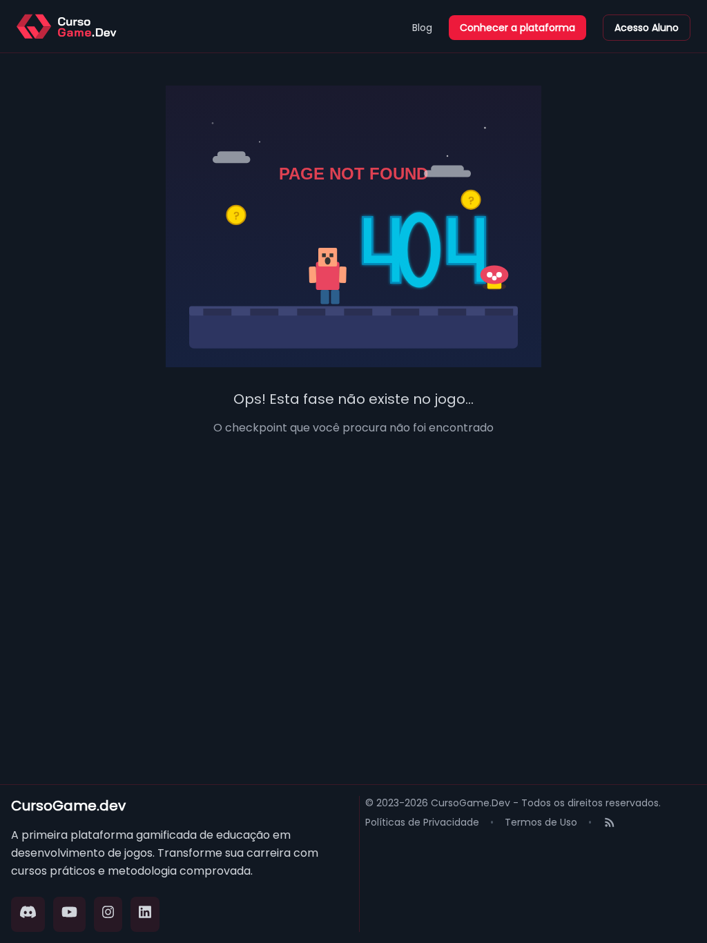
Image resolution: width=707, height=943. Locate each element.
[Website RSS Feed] (610, 824)
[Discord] (28, 914)
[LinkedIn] (144, 914)
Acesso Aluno (646, 28)
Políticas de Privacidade (422, 822)
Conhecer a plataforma (517, 28)
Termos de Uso (541, 822)
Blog (422, 28)
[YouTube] (69, 914)
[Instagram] (108, 914)
